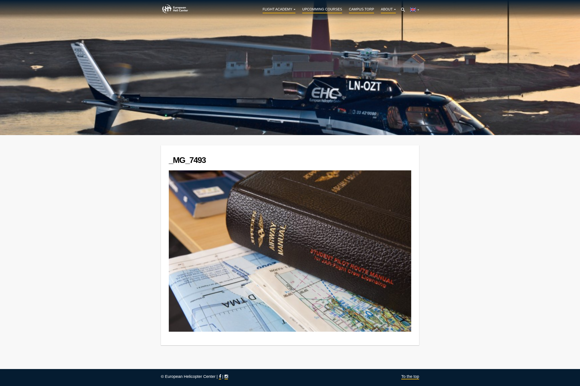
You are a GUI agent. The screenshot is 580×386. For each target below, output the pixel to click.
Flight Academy (278, 9)
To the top (410, 376)
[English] (414, 9)
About (387, 9)
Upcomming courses (322, 9)
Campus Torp (361, 9)
